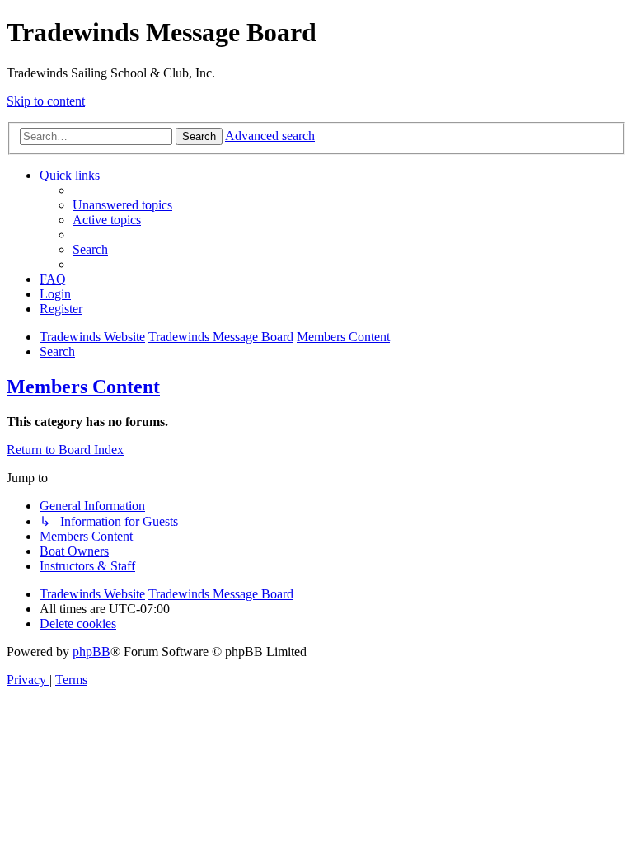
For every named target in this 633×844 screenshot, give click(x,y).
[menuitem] (122, 205)
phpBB (91, 652)
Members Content (83, 386)
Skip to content (46, 101)
